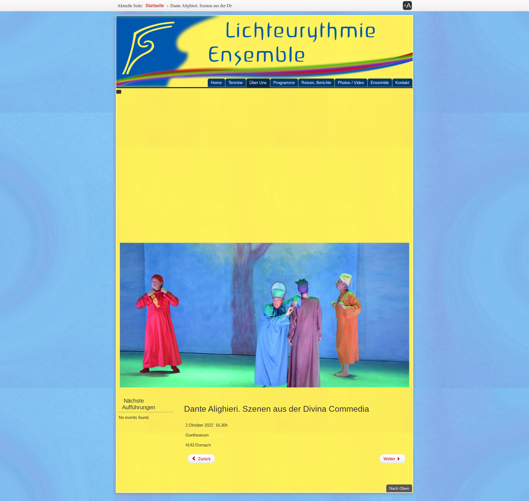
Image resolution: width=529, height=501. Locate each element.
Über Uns (258, 82)
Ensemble (380, 82)
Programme (284, 82)
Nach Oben (400, 488)
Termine (235, 82)
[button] (407, 5)
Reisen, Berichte (316, 82)
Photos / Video (351, 82)
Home (216, 82)
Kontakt (402, 82)
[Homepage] (264, 51)
